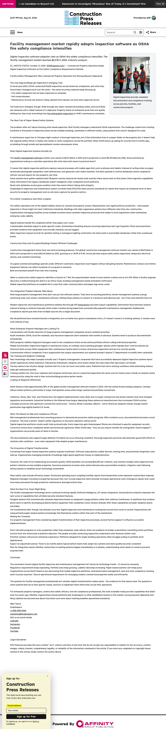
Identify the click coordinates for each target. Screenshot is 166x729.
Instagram (15, 624)
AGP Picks (7, 4)
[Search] (135, 32)
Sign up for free (26, 716)
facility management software (28, 158)
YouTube (14, 631)
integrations (83, 305)
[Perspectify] (5, 361)
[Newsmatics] (5, 374)
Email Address (14, 705)
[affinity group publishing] (5, 367)
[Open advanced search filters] (141, 32)
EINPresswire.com (55, 66)
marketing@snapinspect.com (23, 614)
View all (160, 4)
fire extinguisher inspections (60, 113)
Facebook (15, 627)
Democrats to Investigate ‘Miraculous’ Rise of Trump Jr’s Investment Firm (104, 3)
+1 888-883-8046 (18, 610)
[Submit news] (5, 355)
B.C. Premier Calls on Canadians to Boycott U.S (27, 3)
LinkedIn (14, 621)
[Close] (47, 676)
